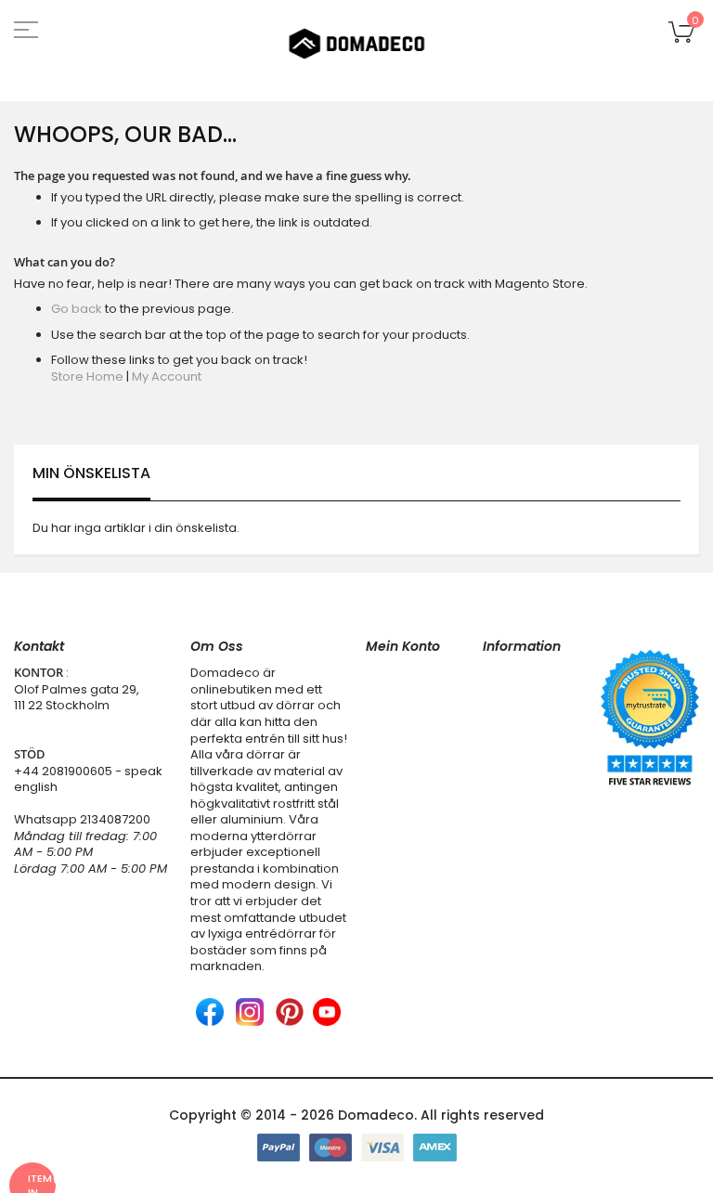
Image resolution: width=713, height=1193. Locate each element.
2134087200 (115, 819)
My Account (166, 376)
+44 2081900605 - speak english (88, 779)
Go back (76, 309)
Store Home (87, 376)
